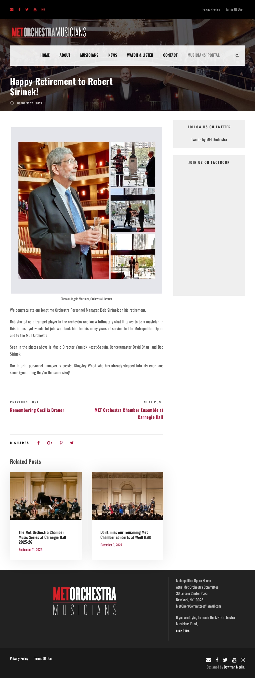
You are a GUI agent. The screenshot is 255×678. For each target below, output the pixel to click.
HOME (45, 55)
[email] (11, 9)
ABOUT (65, 55)
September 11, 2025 (30, 549)
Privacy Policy (211, 9)
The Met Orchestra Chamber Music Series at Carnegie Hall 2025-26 (42, 537)
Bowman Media (234, 667)
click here (182, 630)
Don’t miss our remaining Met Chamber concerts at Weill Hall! (125, 534)
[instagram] (43, 9)
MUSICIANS (89, 55)
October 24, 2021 (29, 103)
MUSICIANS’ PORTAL (204, 55)
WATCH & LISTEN (140, 55)
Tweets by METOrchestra (209, 139)
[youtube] (35, 9)
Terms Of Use (234, 9)
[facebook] (19, 9)
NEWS (112, 55)
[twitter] (27, 9)
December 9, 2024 (111, 544)
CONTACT (170, 55)
